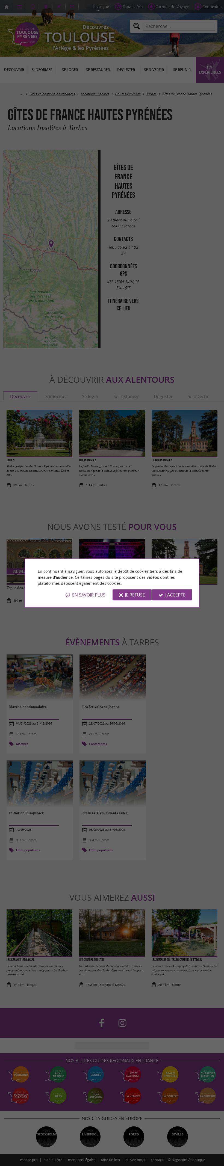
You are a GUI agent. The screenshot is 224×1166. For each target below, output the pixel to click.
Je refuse (135, 595)
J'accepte (175, 595)
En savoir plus (88, 595)
